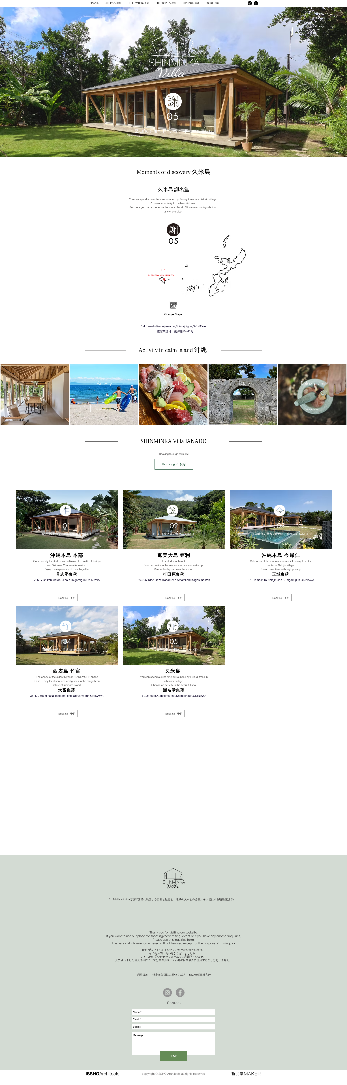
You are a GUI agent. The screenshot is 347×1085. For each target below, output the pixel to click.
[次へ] (327, 81)
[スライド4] (173, 149)
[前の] (20, 81)
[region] (173, 305)
